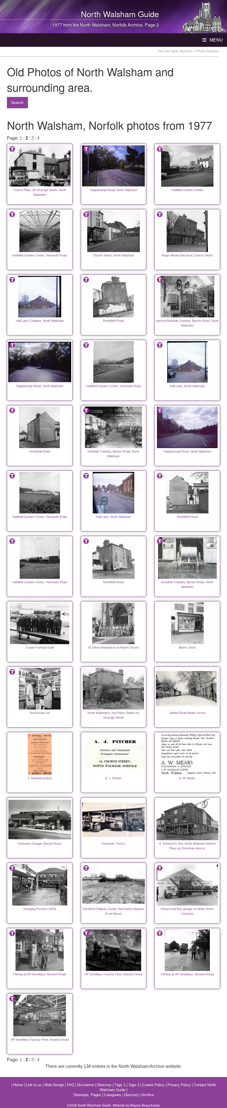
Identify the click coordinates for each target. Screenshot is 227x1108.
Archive (186, 51)
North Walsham (108, 13)
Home (18, 1085)
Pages (96, 1095)
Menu (215, 40)
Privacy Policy (179, 1085)
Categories (112, 1095)
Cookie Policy (153, 1085)
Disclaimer (85, 1085)
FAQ (70, 1085)
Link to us (34, 1085)
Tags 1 (120, 1085)
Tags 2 (133, 1085)
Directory (104, 1085)
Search (17, 102)
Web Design (54, 1085)
